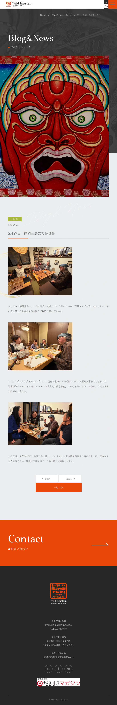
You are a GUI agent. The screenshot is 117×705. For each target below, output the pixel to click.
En (106, 6)
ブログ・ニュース (60, 14)
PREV (48, 478)
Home (43, 14)
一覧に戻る (59, 487)
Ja (106, 2)
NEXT (69, 478)
